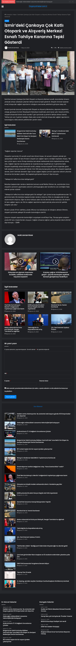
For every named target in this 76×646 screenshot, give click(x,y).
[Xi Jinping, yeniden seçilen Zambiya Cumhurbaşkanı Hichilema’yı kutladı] (10, 584)
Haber (15, 14)
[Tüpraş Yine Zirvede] (10, 575)
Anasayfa (9, 14)
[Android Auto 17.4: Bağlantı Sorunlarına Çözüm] (10, 434)
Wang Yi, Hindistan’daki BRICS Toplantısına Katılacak (60, 133)
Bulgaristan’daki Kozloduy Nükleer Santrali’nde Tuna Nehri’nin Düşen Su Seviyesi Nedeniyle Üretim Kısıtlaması (26, 136)
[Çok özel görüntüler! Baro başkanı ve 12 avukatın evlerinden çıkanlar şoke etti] (10, 557)
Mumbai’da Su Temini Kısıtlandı (59, 306)
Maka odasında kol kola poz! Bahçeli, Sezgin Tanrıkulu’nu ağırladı (13, 329)
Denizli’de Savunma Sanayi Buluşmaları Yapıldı (34, 502)
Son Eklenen (38, 406)
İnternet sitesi (43, 381)
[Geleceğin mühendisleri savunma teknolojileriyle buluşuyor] (10, 425)
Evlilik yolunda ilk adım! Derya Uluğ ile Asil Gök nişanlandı (36, 307)
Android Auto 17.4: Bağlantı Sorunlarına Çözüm (30, 1)
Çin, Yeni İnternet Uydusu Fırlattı (60, 328)
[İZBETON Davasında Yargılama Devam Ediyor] (10, 566)
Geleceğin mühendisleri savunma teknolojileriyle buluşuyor (38, 423)
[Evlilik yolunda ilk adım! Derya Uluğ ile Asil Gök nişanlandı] (38, 297)
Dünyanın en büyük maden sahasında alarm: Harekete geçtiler (39, 484)
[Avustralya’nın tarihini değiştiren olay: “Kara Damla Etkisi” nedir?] (10, 469)
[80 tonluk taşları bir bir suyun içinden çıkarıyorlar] (10, 451)
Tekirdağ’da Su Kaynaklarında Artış (35, 328)
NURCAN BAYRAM (13, 47)
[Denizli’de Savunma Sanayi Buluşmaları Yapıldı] (10, 504)
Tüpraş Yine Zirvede (24, 572)
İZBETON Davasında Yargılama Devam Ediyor (33, 563)
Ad (6, 373)
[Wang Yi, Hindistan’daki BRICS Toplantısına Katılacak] (44, 133)
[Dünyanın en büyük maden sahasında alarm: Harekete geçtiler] (10, 487)
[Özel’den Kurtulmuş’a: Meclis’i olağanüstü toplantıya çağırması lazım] (15, 297)
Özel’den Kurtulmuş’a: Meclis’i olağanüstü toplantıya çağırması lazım (14, 307)
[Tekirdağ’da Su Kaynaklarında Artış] (38, 320)
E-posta (7, 381)
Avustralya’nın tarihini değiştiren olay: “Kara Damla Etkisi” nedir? (40, 467)
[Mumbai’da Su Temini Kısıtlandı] (61, 297)
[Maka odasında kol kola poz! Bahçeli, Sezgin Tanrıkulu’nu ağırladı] (15, 320)
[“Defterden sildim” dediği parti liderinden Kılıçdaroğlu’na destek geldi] (10, 548)
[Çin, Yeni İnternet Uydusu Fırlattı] (61, 320)
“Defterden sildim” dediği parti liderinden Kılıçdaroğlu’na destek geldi (42, 546)
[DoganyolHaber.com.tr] (38, 6)
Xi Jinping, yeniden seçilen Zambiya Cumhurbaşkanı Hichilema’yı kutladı (43, 581)
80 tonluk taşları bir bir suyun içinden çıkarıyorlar (34, 449)
